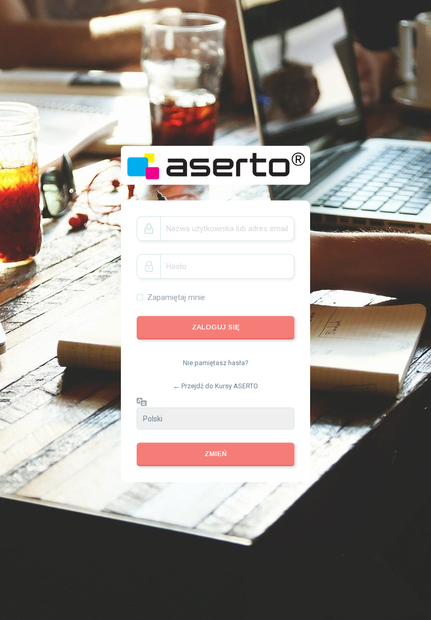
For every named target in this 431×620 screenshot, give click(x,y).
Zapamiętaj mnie (176, 297)
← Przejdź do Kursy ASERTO (215, 385)
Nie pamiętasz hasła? (216, 363)
